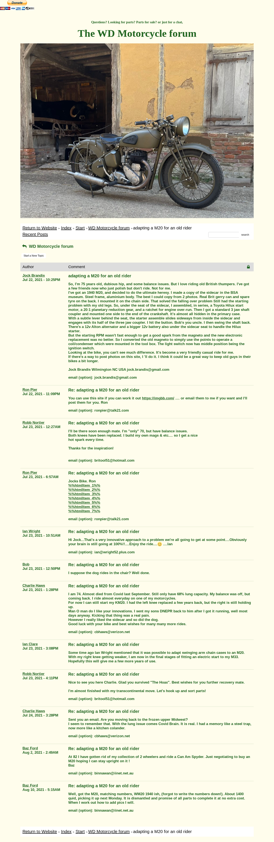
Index (66, 228)
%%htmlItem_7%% (84, 511)
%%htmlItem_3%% (84, 494)
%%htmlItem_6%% (84, 507)
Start (80, 228)
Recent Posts (35, 234)
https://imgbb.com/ (158, 398)
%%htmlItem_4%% (84, 498)
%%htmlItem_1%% (84, 485)
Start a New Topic (34, 255)
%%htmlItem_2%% (84, 490)
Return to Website (39, 228)
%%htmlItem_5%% (84, 503)
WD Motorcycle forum (109, 228)
